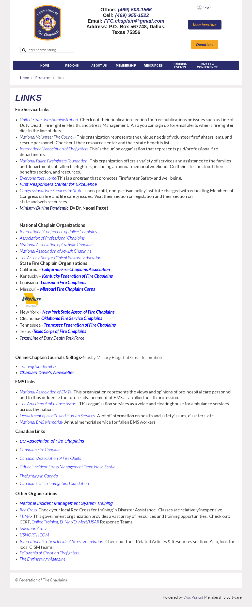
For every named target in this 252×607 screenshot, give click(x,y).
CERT (25, 522)
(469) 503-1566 (135, 9)
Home (24, 78)
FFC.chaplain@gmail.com (134, 21)
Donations (204, 44)
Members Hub (205, 24)
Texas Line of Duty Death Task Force (52, 338)
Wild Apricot (193, 597)
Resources (42, 78)
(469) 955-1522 (132, 15)
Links (28, 98)
